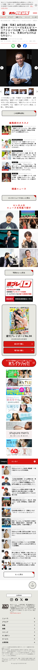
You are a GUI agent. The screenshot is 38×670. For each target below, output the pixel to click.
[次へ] (36, 68)
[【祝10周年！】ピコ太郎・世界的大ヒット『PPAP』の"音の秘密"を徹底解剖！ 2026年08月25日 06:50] (28, 258)
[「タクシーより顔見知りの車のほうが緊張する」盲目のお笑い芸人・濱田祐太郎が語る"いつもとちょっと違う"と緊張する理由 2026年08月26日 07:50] (9, 239)
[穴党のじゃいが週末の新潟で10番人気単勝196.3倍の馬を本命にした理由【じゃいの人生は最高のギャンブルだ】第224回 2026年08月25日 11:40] (28, 239)
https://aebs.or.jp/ (15, 613)
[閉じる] (36, 5)
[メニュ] (35, 13)
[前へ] (2, 68)
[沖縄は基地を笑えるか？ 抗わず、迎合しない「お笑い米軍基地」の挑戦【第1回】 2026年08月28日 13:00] (28, 220)
